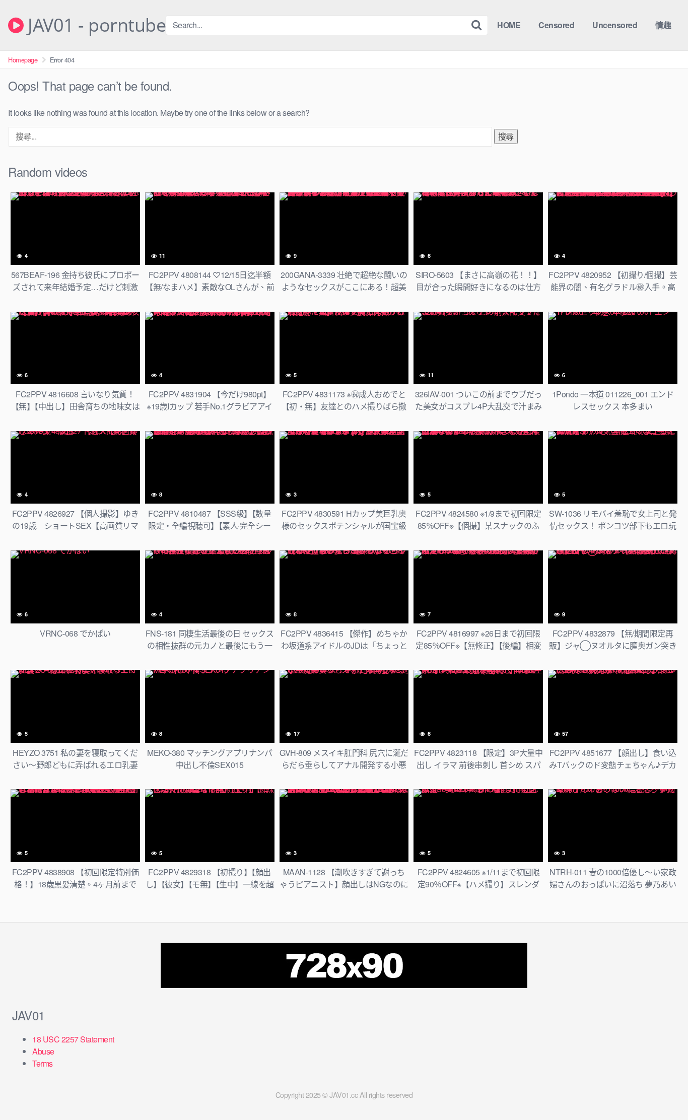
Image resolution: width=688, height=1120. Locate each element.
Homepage (22, 59)
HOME (508, 25)
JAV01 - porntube (95, 25)
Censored (556, 25)
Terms (42, 1063)
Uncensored (614, 25)
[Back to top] (660, 1088)
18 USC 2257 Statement (73, 1039)
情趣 (663, 25)
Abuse (43, 1051)
